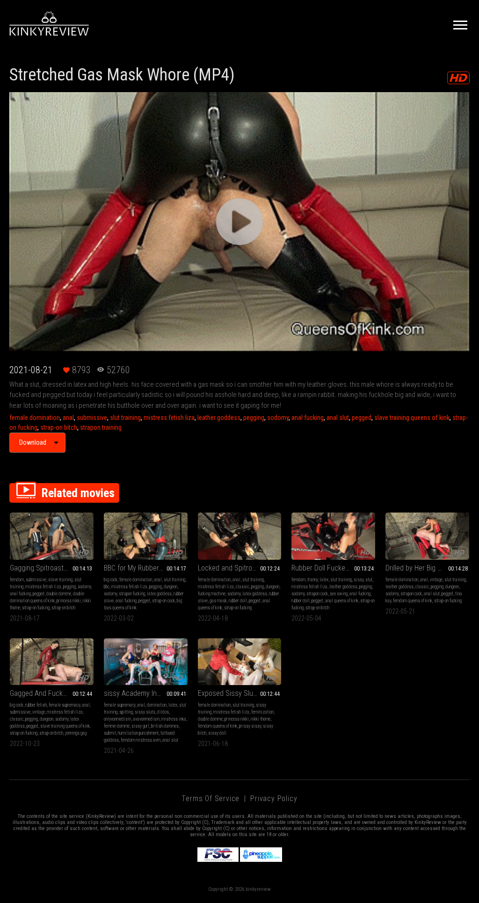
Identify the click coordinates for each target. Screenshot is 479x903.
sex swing (339, 593)
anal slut (338, 417)
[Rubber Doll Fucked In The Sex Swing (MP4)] (333, 536)
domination (157, 705)
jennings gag (76, 733)
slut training (125, 417)
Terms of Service (210, 798)
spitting (126, 712)
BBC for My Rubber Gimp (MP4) (146, 567)
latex (323, 579)
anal (68, 417)
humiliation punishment (138, 733)
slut (368, 579)
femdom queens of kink (412, 600)
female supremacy (64, 705)
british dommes (165, 726)
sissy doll (217, 733)
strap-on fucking (36, 607)
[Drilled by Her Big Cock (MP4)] (427, 536)
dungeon (170, 586)
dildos (163, 712)
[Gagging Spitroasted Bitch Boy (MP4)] (52, 536)
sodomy (278, 417)
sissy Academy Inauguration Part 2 (146, 693)
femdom (17, 579)
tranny (312, 579)
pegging (253, 417)
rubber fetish (36, 705)
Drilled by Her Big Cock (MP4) (427, 567)
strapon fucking (132, 593)
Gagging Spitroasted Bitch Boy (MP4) (52, 567)
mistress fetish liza (169, 417)
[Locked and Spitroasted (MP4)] (240, 536)
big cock (110, 579)
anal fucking (307, 417)
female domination (34, 417)
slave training (60, 579)
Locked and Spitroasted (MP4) (240, 567)
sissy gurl (140, 726)
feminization (262, 712)
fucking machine (211, 593)
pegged (361, 417)
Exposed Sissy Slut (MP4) (236, 693)
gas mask (218, 600)
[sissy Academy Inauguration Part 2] (146, 662)
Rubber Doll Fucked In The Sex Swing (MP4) (333, 567)
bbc (106, 586)
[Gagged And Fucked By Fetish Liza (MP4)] (52, 662)
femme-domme (117, 726)
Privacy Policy (273, 798)
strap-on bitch (58, 427)
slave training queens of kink (412, 417)
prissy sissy (250, 726)
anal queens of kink (341, 600)
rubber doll (238, 600)
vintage (436, 579)
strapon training (101, 427)
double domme (58, 593)
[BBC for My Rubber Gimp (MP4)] (146, 536)
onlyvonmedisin (117, 719)
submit (110, 733)
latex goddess (159, 593)
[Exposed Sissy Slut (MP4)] (240, 662)
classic (242, 586)
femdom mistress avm (140, 740)
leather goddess (218, 417)
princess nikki (69, 600)
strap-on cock (163, 600)
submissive (92, 417)
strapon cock (317, 593)
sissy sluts (145, 712)
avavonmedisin (146, 719)
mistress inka (173, 719)
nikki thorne (260, 719)
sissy (358, 579)
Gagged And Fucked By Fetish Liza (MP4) (52, 693)
